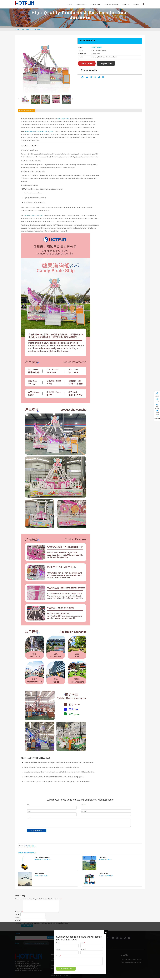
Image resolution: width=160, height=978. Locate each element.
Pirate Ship (28, 29)
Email (17, 917)
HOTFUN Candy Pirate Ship (33, 215)
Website (18, 920)
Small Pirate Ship (63, 118)
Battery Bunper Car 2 (30, 846)
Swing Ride (104, 873)
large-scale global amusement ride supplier (38, 131)
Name (17, 914)
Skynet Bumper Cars (42, 857)
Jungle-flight (39, 873)
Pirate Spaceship (29, 845)
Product (22, 29)
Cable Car (103, 857)
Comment (18, 912)
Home (17, 29)
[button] (72, 98)
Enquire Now (106, 63)
